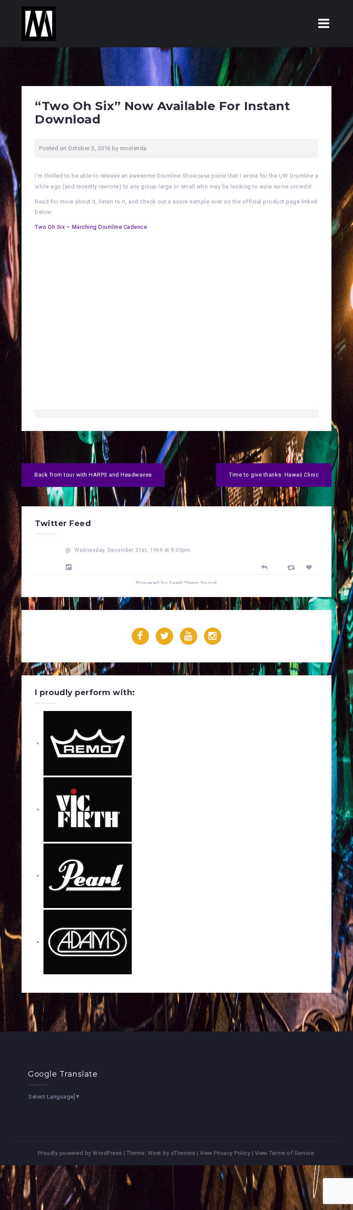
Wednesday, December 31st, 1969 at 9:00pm (132, 550)
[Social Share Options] (70, 567)
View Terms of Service (284, 1153)
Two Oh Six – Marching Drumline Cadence (91, 227)
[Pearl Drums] (87, 875)
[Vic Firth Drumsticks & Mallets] (87, 809)
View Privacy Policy (225, 1153)
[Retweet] (292, 567)
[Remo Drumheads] (87, 743)
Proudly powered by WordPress (80, 1153)
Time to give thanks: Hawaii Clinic (274, 474)
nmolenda (133, 148)
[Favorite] (310, 567)
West (154, 1153)
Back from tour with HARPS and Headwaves (93, 474)
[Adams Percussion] (87, 942)
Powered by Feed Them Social (176, 583)
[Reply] (264, 567)
